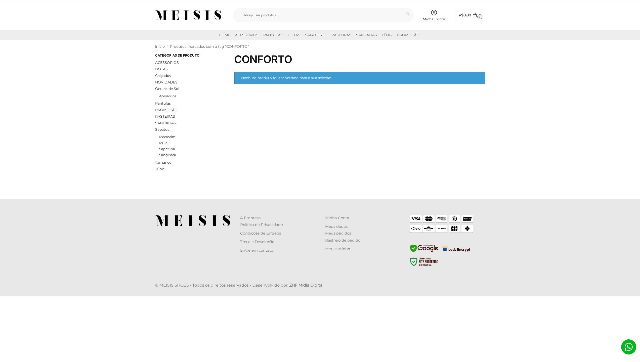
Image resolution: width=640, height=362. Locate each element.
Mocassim (167, 137)
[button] (470, 15)
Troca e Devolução (257, 241)
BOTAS (161, 69)
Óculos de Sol (167, 88)
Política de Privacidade (261, 224)
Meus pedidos (338, 233)
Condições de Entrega (260, 233)
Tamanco (163, 162)
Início (160, 46)
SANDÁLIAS (165, 123)
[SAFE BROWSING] (424, 251)
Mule (163, 143)
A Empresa (250, 217)
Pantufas (163, 103)
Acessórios (167, 96)
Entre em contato (256, 250)
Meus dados (336, 226)
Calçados (163, 75)
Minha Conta (434, 19)
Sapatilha (167, 149)
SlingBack (167, 155)
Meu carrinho (337, 248)
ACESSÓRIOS (167, 62)
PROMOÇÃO (166, 110)
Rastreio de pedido (342, 240)
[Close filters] (212, 56)
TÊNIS (160, 169)
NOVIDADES (166, 82)
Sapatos (162, 129)
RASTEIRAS (165, 116)
